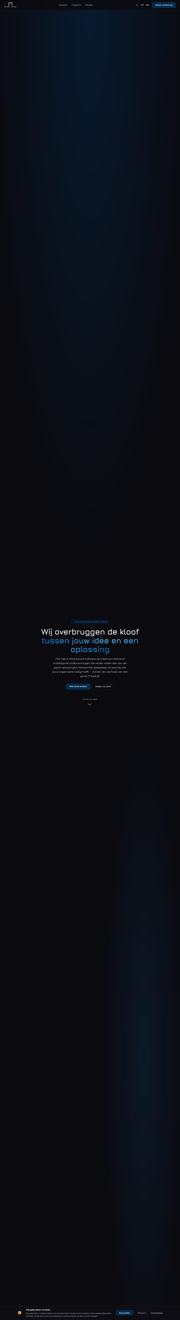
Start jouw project (78, 686)
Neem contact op (164, 5)
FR (142, 5)
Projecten (76, 5)
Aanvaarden (124, 1313)
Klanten (89, 5)
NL (137, 5)
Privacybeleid (156, 1313)
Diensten (63, 5)
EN (147, 5)
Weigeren (141, 1313)
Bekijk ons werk (103, 686)
